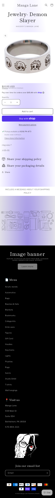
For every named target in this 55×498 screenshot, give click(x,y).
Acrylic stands (11, 287)
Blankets (9, 310)
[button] (3, 5)
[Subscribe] (47, 473)
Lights (8, 356)
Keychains (9, 350)
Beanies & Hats (12, 304)
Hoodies (8, 344)
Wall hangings (11, 390)
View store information (14, 138)
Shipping (5, 88)
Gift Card (9, 338)
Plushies (9, 361)
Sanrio (8, 373)
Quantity (5, 97)
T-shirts (8, 384)
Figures (8, 333)
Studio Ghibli (10, 379)
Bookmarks (10, 315)
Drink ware (10, 327)
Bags (7, 298)
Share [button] (7, 172)
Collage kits (10, 321)
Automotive (10, 292)
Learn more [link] (27, 266)
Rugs (7, 367)
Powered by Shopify (34, 493)
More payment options (27, 125)
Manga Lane (24, 493)
